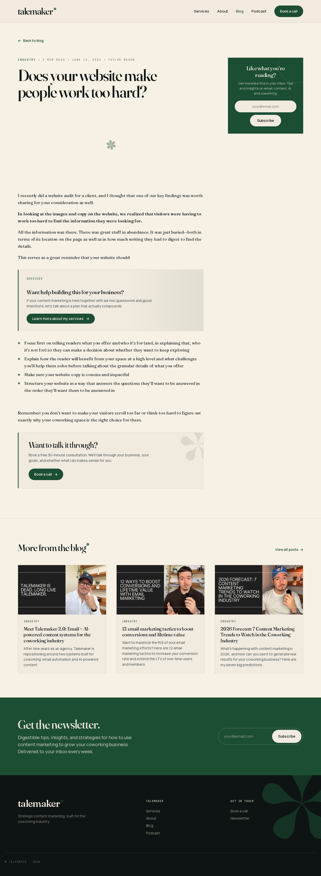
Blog (240, 11)
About (222, 11)
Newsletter (239, 818)
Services (201, 11)
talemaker (35, 11)
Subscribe (265, 120)
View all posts (289, 549)
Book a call (289, 11)
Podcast (259, 11)
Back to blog (31, 40)
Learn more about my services (60, 318)
